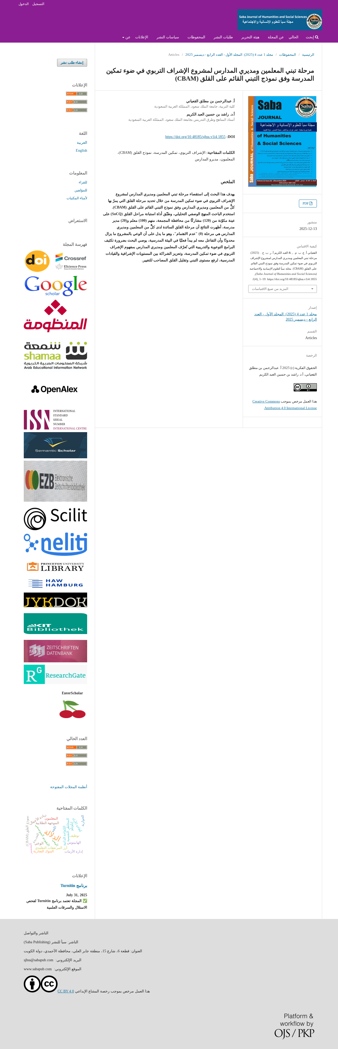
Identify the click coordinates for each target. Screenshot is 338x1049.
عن (127, 37)
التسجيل (38, 4)
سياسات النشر (168, 37)
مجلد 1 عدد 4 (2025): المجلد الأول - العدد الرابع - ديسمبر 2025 (229, 55)
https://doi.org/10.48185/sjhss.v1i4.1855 (195, 137)
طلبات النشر (223, 37)
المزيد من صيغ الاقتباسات (270, 289)
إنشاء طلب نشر (72, 62)
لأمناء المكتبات (77, 198)
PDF (306, 203)
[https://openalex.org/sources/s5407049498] (55, 402)
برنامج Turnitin (73, 885)
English (81, 151)
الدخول (23, 4)
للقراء (83, 182)
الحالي (293, 37)
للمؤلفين (80, 190)
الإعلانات (141, 37)
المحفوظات (196, 37)
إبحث (310, 37)
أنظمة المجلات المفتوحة (68, 787)
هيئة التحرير (250, 37)
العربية (82, 143)
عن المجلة (276, 37)
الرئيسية (308, 55)
